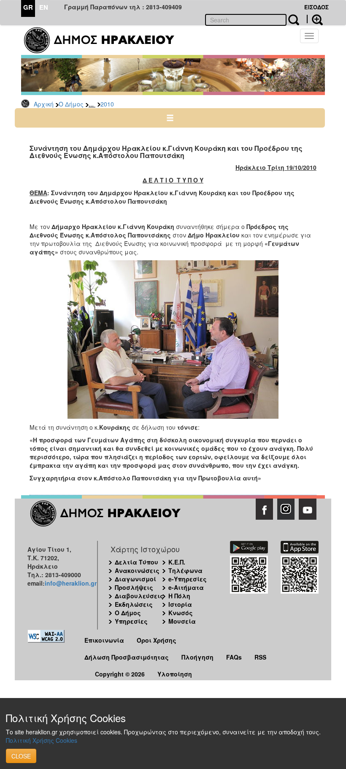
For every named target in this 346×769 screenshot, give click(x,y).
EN (43, 7)
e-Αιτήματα (186, 587)
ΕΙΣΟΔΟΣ (316, 7)
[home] (104, 40)
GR (28, 7)
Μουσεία (182, 621)
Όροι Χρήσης (156, 640)
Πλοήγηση (197, 657)
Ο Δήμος (71, 104)
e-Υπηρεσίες (187, 579)
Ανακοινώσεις (137, 570)
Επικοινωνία (104, 640)
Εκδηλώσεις (134, 604)
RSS (260, 657)
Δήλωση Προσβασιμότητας (126, 657)
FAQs (234, 657)
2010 (107, 104)
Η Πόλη (179, 596)
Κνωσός (180, 612)
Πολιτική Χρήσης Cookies (41, 740)
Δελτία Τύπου (136, 562)
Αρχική (44, 104)
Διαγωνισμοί (135, 579)
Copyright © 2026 (120, 674)
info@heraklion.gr (71, 583)
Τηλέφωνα (185, 570)
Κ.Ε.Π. (176, 562)
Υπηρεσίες (131, 621)
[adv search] (315, 19)
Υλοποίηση (174, 674)
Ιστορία (180, 604)
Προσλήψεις (134, 587)
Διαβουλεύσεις (139, 596)
